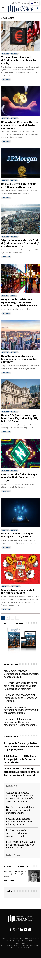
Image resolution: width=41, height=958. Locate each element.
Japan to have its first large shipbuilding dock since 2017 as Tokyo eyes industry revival (21, 771)
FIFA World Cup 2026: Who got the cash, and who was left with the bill (20, 844)
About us (6, 939)
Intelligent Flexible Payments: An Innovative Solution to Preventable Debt (16, 873)
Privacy (14, 947)
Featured (14, 53)
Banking (5, 180)
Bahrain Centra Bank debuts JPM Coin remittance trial (18, 185)
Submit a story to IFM (15, 941)
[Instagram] (18, 929)
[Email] (29, 929)
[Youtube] (25, 929)
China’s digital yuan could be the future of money (18, 591)
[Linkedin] (21, 929)
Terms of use (26, 947)
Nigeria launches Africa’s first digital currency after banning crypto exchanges (20, 243)
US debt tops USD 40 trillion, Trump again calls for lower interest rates (20, 759)
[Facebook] (10, 929)
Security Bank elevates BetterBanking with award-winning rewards (20, 821)
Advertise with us (31, 939)
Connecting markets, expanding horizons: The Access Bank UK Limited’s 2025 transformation (19, 797)
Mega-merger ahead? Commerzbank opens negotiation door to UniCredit (22, 673)
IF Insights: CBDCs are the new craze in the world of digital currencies (20, 124)
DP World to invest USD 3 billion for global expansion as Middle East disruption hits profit (21, 685)
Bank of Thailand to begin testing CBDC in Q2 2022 (17, 535)
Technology (15, 586)
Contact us (16, 939)
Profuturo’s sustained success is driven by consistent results (17, 833)
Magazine (5, 586)
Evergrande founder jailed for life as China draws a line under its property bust (21, 746)
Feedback (20, 943)
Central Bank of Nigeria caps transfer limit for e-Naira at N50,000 (19, 477)
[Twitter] (13, 929)
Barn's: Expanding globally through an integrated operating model (20, 809)
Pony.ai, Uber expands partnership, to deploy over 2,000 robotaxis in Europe (21, 709)
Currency (5, 53)
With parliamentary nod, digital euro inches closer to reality (18, 60)
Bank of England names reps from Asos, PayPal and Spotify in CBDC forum (20, 418)
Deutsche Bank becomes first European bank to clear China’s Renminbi (20, 697)
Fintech (13, 296)
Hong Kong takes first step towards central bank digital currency (19, 358)
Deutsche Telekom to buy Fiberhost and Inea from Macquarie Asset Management (20, 721)
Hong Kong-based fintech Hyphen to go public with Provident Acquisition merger (19, 302)
